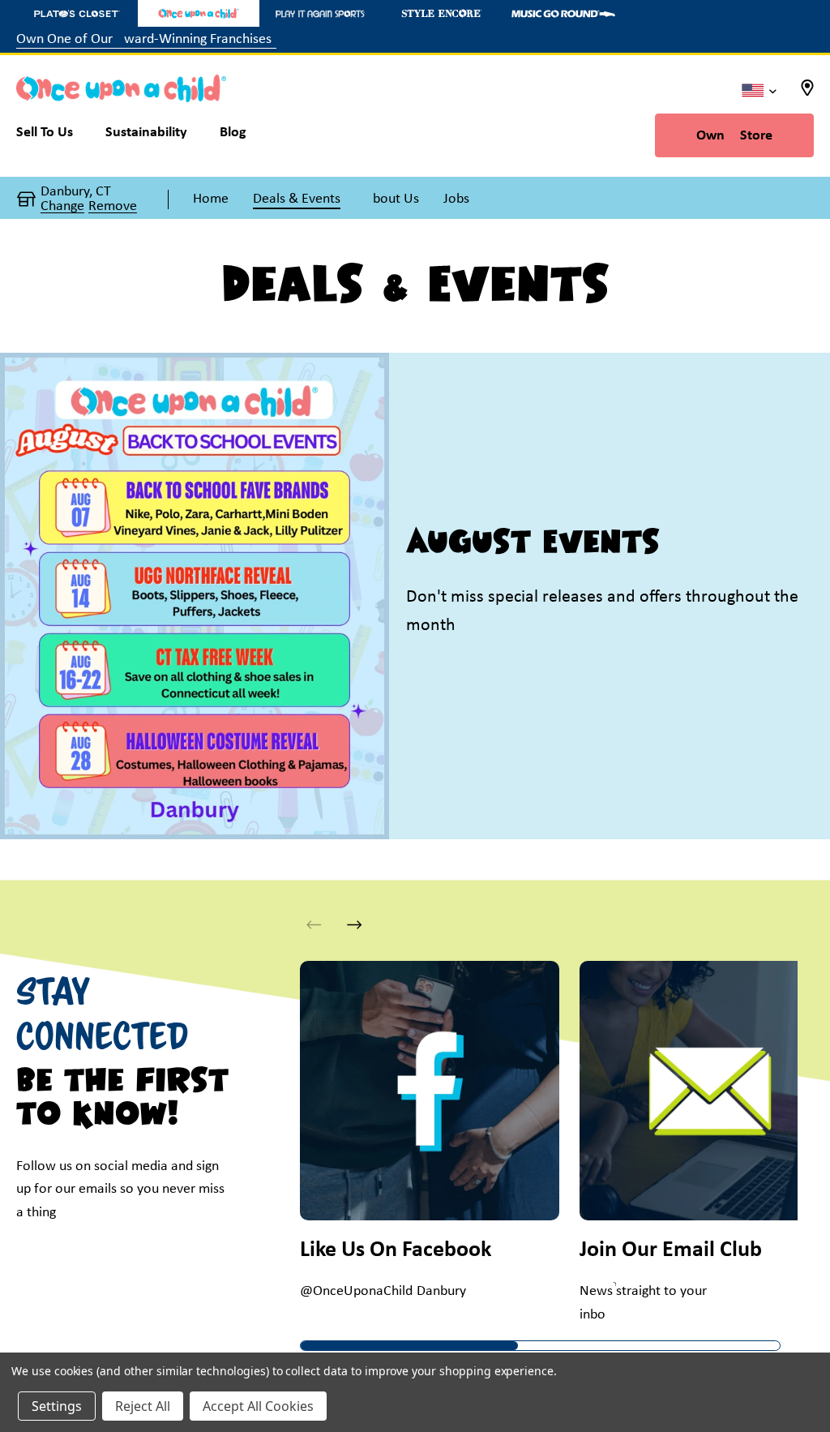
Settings (57, 1406)
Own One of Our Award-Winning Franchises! (146, 39)
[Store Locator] (807, 93)
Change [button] (62, 206)
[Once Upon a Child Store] (198, 13)
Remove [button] (112, 206)
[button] (354, 925)
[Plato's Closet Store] (77, 13)
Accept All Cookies (258, 1406)
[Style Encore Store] (442, 13)
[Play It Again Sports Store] (320, 13)
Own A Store (734, 136)
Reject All (142, 1406)
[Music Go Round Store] (563, 13)
